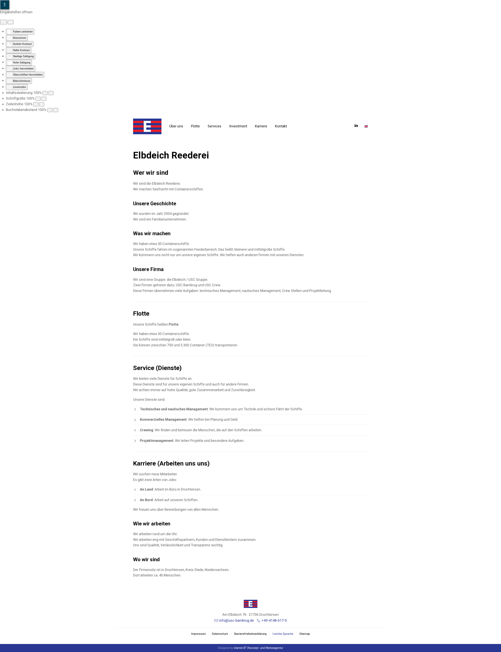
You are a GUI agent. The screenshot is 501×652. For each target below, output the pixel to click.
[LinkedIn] (356, 125)
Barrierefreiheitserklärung (250, 634)
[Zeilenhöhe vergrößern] (41, 104)
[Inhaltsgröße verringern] (45, 93)
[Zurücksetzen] (3, 22)
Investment (238, 126)
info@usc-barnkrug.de (236, 620)
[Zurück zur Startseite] (147, 126)
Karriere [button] (261, 126)
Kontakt (281, 126)
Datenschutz (220, 634)
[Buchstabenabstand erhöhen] (55, 110)
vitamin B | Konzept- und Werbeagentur (258, 647)
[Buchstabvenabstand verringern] (49, 110)
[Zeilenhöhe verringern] (35, 104)
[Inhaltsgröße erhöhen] (50, 93)
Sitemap (304, 634)
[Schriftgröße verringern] (38, 99)
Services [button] (214, 126)
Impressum (198, 634)
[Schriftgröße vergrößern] (43, 99)
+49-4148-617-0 (274, 620)
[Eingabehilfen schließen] (10, 22)
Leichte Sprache (283, 634)
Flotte (195, 126)
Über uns (176, 126)
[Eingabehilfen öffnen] (4, 4)
